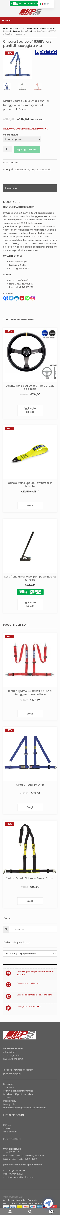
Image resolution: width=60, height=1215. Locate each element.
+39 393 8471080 (15, 1173)
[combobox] (30, 953)
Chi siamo (8, 1084)
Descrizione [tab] (11, 188)
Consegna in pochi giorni (28, 983)
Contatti (7, 1097)
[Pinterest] (22, 298)
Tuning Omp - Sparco (23, 28)
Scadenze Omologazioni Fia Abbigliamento (24, 1107)
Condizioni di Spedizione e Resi (18, 1094)
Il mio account (10, 1131)
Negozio (9, 28)
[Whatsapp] (27, 298)
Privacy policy (9, 1104)
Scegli (30, 505)
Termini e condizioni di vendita (18, 1090)
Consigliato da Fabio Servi (29, 1006)
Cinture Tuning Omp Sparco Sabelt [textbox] (29, 953)
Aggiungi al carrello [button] (30, 410)
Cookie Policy (9, 1100)
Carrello (7, 1124)
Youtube (18, 1069)
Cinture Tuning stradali (44, 28)
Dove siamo (9, 1087)
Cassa (6, 1128)
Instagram (28, 1069)
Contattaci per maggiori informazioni (34, 994)
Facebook (8, 1069)
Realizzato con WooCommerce (35, 1203)
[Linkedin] (16, 298)
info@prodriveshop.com (22, 1177)
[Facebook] (5, 298)
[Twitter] (11, 298)
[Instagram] (32, 298)
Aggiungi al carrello (27, 149)
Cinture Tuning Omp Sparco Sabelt (17, 31)
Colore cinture (10, 134)
